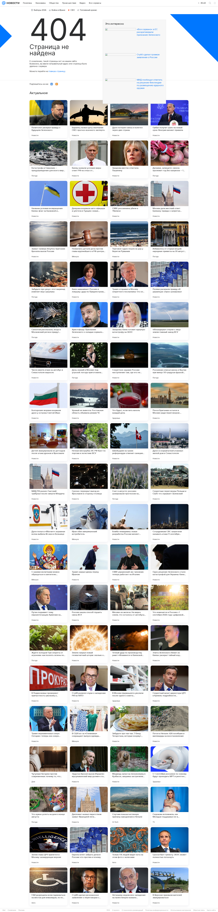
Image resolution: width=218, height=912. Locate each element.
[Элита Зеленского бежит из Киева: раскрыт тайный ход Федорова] (169, 644)
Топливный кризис (88, 10)
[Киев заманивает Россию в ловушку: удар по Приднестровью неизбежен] (89, 281)
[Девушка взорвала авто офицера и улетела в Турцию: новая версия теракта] (89, 200)
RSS (108, 910)
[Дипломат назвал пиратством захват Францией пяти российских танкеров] (89, 806)
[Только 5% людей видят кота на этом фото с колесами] (129, 846)
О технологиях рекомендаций (132, 910)
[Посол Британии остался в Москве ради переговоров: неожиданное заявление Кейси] (169, 402)
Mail (4, 910)
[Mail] (4, 3)
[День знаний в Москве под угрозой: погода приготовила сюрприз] (89, 361)
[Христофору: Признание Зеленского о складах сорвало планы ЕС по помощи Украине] (89, 321)
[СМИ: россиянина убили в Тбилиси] (129, 200)
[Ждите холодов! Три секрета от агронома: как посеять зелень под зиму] (48, 644)
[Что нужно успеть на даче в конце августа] (48, 806)
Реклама (21, 910)
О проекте (115, 910)
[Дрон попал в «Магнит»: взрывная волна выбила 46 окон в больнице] (48, 523)
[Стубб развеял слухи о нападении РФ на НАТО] (89, 684)
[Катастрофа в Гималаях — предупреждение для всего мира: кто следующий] (48, 159)
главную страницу (56, 71)
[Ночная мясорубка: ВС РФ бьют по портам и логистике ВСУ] (89, 442)
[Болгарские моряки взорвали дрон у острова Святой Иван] (48, 402)
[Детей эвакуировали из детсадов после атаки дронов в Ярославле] (48, 442)
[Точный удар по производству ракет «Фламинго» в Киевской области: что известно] (129, 644)
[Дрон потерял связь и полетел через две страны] (129, 119)
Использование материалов (181, 910)
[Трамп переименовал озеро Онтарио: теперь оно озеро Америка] (48, 725)
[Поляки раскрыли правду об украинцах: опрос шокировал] (169, 281)
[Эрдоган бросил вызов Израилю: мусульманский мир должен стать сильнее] (89, 765)
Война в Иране (58, 10)
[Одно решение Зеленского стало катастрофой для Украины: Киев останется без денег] (169, 563)
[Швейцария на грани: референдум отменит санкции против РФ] (129, 442)
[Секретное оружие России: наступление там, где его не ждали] (129, 361)
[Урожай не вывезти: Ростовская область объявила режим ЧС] (89, 402)
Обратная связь (199, 910)
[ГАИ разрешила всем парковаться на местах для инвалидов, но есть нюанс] (48, 886)
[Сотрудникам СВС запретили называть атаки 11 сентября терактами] (169, 523)
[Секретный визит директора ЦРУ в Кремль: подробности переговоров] (169, 684)
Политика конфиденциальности (156, 910)
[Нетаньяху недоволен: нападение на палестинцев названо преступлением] (129, 886)
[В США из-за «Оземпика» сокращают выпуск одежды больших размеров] (89, 725)
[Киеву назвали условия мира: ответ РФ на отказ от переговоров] (89, 159)
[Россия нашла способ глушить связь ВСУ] (89, 604)
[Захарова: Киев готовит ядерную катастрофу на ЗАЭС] (129, 321)
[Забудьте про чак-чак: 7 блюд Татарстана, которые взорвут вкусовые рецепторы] (129, 725)
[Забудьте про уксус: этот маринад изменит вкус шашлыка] (48, 281)
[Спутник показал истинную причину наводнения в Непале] (129, 806)
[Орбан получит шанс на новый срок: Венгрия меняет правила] (169, 119)
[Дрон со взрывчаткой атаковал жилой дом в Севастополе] (169, 442)
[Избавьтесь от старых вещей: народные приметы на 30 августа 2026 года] (169, 240)
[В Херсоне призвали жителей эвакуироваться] (169, 886)
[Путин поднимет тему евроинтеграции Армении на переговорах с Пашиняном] (48, 604)
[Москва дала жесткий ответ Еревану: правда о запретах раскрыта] (169, 200)
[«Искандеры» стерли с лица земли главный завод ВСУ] (169, 321)
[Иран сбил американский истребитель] (89, 523)
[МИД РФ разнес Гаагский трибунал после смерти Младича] (48, 483)
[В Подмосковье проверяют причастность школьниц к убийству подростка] (48, 684)
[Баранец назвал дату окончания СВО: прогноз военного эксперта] (89, 119)
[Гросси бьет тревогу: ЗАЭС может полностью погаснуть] (169, 846)
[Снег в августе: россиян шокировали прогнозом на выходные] (129, 483)
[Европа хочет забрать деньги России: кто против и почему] (89, 846)
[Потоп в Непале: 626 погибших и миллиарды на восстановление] (169, 725)
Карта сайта (211, 910)
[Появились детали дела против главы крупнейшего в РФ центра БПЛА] (89, 240)
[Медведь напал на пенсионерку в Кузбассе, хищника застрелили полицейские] (129, 765)
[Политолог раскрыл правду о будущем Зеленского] (48, 119)
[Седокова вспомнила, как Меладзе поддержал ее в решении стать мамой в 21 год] (169, 806)
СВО (73, 10)
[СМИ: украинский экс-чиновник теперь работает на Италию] (129, 563)
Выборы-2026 (40, 10)
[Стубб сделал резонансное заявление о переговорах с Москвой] (89, 886)
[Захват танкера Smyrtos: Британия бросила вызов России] (48, 240)
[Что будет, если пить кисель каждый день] (129, 402)
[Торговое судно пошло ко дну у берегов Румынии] (129, 240)
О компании (12, 910)
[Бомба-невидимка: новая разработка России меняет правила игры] (129, 523)
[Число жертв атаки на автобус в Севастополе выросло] (48, 361)
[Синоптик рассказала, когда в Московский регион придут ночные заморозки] (48, 321)
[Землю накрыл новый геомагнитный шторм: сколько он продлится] (89, 644)
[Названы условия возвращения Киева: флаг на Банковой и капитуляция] (48, 200)
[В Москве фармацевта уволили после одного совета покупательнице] (129, 684)
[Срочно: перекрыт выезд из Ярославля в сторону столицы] (89, 483)
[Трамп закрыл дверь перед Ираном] (89, 563)
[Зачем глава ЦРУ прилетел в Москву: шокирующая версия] (48, 846)
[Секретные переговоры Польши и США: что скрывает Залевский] (169, 483)
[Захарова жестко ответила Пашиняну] (129, 159)
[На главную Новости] (12, 3)
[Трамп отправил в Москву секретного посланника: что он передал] (129, 281)
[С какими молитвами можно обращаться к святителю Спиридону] (48, 563)
